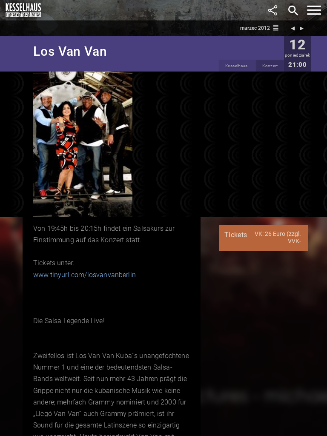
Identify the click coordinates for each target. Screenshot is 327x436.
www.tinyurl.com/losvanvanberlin (84, 275)
